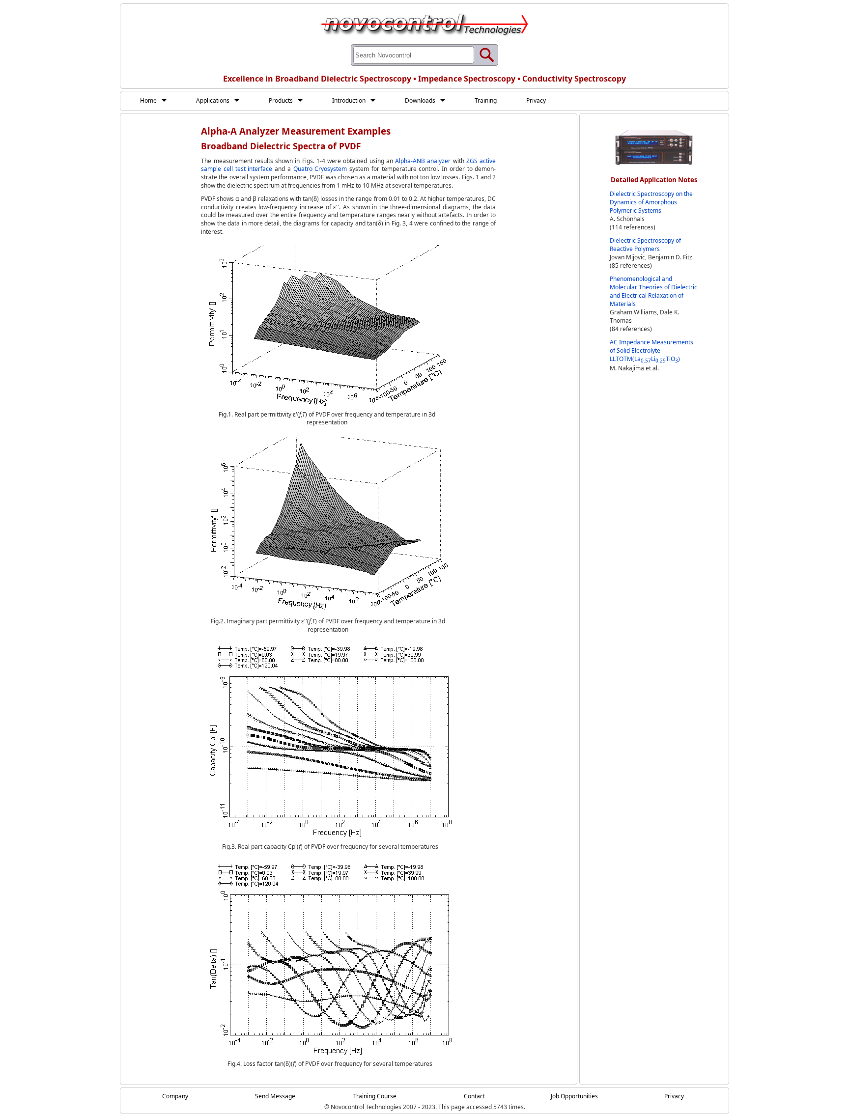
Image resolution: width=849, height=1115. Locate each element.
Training (486, 101)
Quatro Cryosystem (320, 169)
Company (175, 1096)
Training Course (374, 1096)
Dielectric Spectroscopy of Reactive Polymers (645, 244)
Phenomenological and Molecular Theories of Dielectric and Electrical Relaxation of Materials (653, 291)
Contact (474, 1096)
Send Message (275, 1096)
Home (148, 101)
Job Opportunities (574, 1096)
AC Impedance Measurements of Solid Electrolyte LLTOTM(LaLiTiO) (651, 350)
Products (281, 101)
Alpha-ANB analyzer (423, 161)
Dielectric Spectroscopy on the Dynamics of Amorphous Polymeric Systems (651, 202)
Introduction (349, 101)
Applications (212, 101)
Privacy (536, 101)
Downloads (420, 101)
